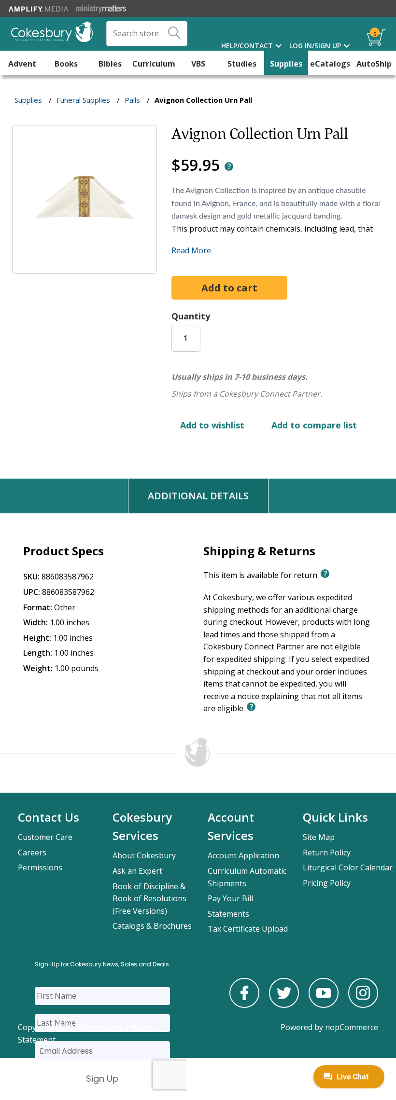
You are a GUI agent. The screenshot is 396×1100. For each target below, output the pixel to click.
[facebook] (244, 1005)
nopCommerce (351, 1027)
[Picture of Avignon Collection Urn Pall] (84, 266)
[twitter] (284, 1005)
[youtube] (324, 1005)
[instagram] (363, 1005)
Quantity (190, 316)
